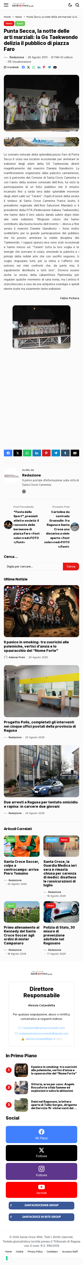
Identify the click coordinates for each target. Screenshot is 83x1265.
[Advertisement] (41, 395)
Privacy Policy (35, 1251)
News (18, 16)
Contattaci (52, 1251)
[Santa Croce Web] (22, 5)
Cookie (19, 1251)
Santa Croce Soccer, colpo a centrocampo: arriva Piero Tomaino (21, 867)
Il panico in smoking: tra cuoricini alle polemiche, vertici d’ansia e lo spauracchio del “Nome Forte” (36, 646)
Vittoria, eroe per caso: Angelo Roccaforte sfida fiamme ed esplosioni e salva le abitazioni (52, 1087)
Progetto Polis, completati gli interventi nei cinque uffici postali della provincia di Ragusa (40, 726)
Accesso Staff (70, 1251)
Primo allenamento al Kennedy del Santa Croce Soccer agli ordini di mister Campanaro (21, 935)
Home (7, 16)
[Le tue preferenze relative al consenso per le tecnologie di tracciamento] (6, 1258)
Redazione (17, 57)
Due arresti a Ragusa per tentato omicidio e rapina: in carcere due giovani (41, 804)
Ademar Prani (17, 657)
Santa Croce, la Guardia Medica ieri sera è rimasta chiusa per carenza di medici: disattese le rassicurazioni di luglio (60, 873)
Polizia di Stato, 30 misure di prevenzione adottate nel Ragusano (59, 935)
